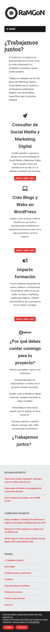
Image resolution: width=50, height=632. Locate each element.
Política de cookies (13, 592)
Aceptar (8, 627)
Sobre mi (8, 605)
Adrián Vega (10, 538)
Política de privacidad (14, 598)
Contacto (8, 579)
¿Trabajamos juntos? (14, 560)
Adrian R (8, 529)
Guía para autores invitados (17, 586)
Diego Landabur (11, 519)
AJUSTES (35, 622)
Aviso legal (9, 566)
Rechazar (22, 627)
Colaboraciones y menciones (17, 573)
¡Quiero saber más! (25, 178)
